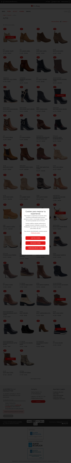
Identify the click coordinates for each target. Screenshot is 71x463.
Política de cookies (35, 233)
